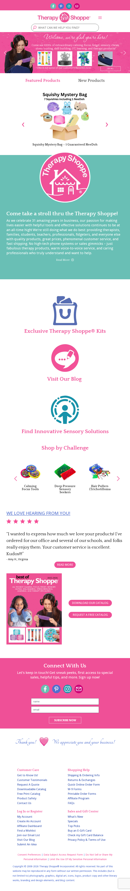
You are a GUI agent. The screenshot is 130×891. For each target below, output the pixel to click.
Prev (13, 474)
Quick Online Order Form (84, 784)
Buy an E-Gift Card (79, 830)
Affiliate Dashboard (29, 826)
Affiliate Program (78, 798)
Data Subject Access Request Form (63, 854)
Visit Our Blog (26, 840)
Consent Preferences (29, 854)
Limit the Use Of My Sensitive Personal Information (78, 859)
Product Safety (26, 798)
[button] (5, 53)
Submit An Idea (27, 844)
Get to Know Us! (27, 775)
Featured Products (42, 80)
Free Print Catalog (28, 794)
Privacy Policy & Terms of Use (86, 840)
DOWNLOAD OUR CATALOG (90, 603)
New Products (91, 80)
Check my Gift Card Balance (85, 835)
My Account (24, 817)
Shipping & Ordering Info (84, 775)
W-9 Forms (75, 789)
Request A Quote (28, 784)
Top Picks (74, 826)
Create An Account (29, 821)
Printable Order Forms (82, 794)
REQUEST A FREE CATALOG (90, 615)
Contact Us (24, 803)
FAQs (71, 803)
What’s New (75, 817)
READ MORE (65, 565)
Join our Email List (28, 835)
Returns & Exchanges (81, 780)
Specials (73, 821)
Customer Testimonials (32, 780)
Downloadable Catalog (31, 789)
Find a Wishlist (26, 830)
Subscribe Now (65, 720)
